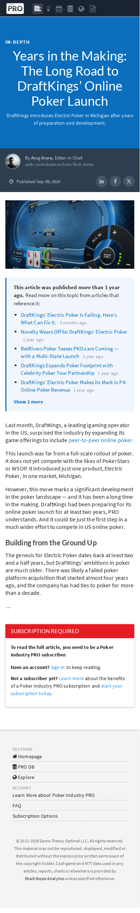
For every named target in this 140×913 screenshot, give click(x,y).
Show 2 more (28, 401)
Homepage (29, 756)
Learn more (72, 678)
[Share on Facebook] (115, 181)
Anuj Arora (41, 158)
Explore (25, 777)
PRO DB (25, 767)
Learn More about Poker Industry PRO (54, 795)
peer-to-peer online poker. (101, 440)
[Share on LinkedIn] (101, 181)
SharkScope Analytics (44, 878)
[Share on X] (129, 181)
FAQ (17, 805)
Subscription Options (35, 816)
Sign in (58, 667)
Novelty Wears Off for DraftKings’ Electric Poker (74, 331)
